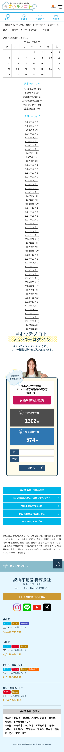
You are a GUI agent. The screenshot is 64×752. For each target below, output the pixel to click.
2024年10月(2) (32, 208)
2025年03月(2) (32, 188)
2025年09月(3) (32, 165)
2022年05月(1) (32, 321)
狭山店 (6, 619)
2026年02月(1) (32, 145)
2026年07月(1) (32, 126)
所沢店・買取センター (14, 665)
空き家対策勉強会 (30, 100)
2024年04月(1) (32, 231)
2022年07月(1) (32, 313)
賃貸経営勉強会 (30, 97)
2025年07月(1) (32, 173)
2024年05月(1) (32, 227)
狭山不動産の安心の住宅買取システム (32, 498)
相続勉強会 (30, 93)
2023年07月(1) (32, 266)
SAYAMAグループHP (32, 521)
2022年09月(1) (32, 305)
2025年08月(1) (32, 169)
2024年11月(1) (32, 204)
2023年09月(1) (32, 259)
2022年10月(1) (32, 302)
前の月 (6, 30)
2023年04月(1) (32, 278)
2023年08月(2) (32, 262)
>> (39, 41)
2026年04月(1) (32, 137)
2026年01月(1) (32, 149)
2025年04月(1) (32, 184)
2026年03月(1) (32, 141)
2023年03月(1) (32, 282)
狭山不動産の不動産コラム (32, 513)
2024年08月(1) (32, 216)
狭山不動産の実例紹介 (32, 506)
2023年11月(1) (32, 251)
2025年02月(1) (32, 192)
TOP (58, 566)
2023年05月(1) (32, 274)
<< (25, 41)
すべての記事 (29, 89)
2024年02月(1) (32, 239)
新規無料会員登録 (33, 400)
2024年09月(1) (32, 212)
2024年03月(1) (32, 235)
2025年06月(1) (32, 176)
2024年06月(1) (32, 223)
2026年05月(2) (32, 133)
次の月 (46, 30)
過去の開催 (29, 108)
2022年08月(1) (32, 309)
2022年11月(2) (32, 298)
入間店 (6, 642)
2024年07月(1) (32, 219)
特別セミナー (29, 104)
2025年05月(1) (32, 180)
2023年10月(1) (32, 255)
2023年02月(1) (32, 286)
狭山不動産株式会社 (30, 744)
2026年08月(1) (32, 122)
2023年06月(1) (32, 270)
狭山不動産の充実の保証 (32, 490)
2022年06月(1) (32, 317)
